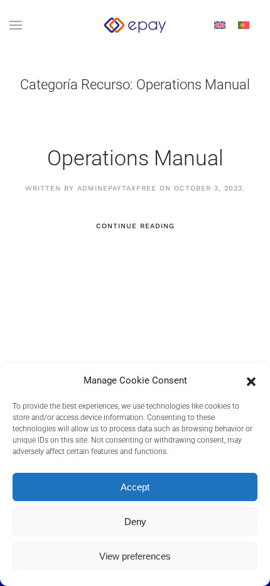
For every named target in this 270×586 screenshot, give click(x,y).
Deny (135, 521)
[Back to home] (135, 25)
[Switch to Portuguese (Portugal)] (244, 25)
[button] (251, 380)
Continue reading (135, 226)
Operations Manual (135, 157)
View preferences (135, 556)
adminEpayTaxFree (116, 188)
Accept (135, 487)
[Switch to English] (220, 25)
